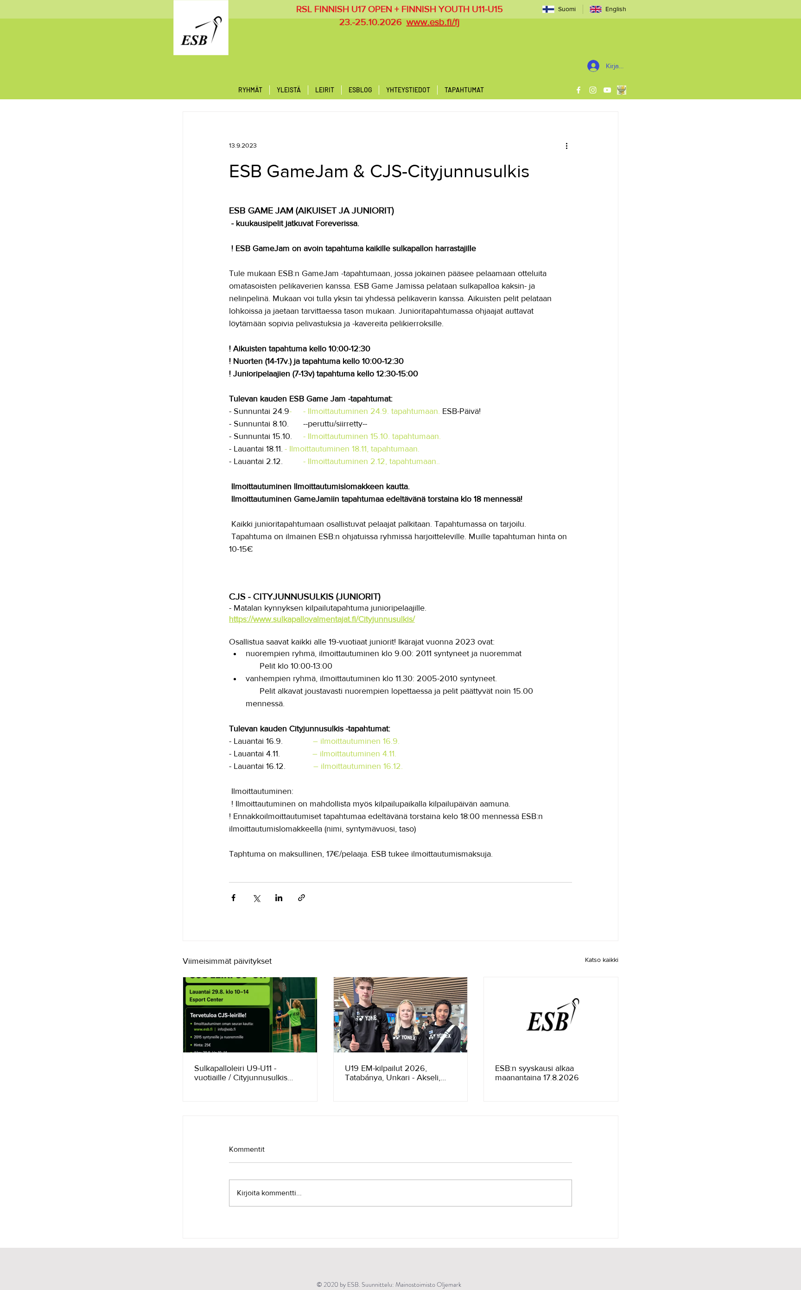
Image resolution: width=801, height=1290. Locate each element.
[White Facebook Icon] (578, 90)
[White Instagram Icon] (593, 90)
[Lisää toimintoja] (566, 145)
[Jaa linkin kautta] (301, 897)
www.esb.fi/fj (433, 22)
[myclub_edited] (621, 90)
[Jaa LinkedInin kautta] (278, 897)
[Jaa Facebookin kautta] (233, 897)
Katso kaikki (601, 959)
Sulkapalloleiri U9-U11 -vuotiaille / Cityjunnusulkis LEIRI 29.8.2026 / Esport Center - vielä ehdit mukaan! (245, 1073)
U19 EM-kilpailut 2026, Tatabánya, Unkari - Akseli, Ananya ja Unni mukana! (392, 1073)
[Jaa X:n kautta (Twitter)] (256, 897)
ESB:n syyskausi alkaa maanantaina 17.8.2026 (537, 1073)
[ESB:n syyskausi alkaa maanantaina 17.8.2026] (551, 1014)
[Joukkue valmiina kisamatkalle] (401, 1014)
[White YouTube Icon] (607, 90)
